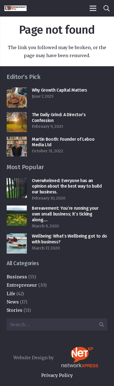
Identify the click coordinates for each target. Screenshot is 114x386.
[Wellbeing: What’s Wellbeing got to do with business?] (17, 237)
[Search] (106, 8)
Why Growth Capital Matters (59, 90)
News (13, 302)
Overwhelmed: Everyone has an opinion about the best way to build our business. (67, 186)
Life (11, 293)
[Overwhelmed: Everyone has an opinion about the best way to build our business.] (17, 182)
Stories (14, 310)
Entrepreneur (22, 285)
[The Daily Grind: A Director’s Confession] (17, 116)
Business (17, 276)
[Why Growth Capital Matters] (17, 91)
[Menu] (93, 8)
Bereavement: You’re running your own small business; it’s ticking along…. (65, 214)
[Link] (15, 8)
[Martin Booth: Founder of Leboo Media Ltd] (17, 140)
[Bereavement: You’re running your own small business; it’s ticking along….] (17, 209)
